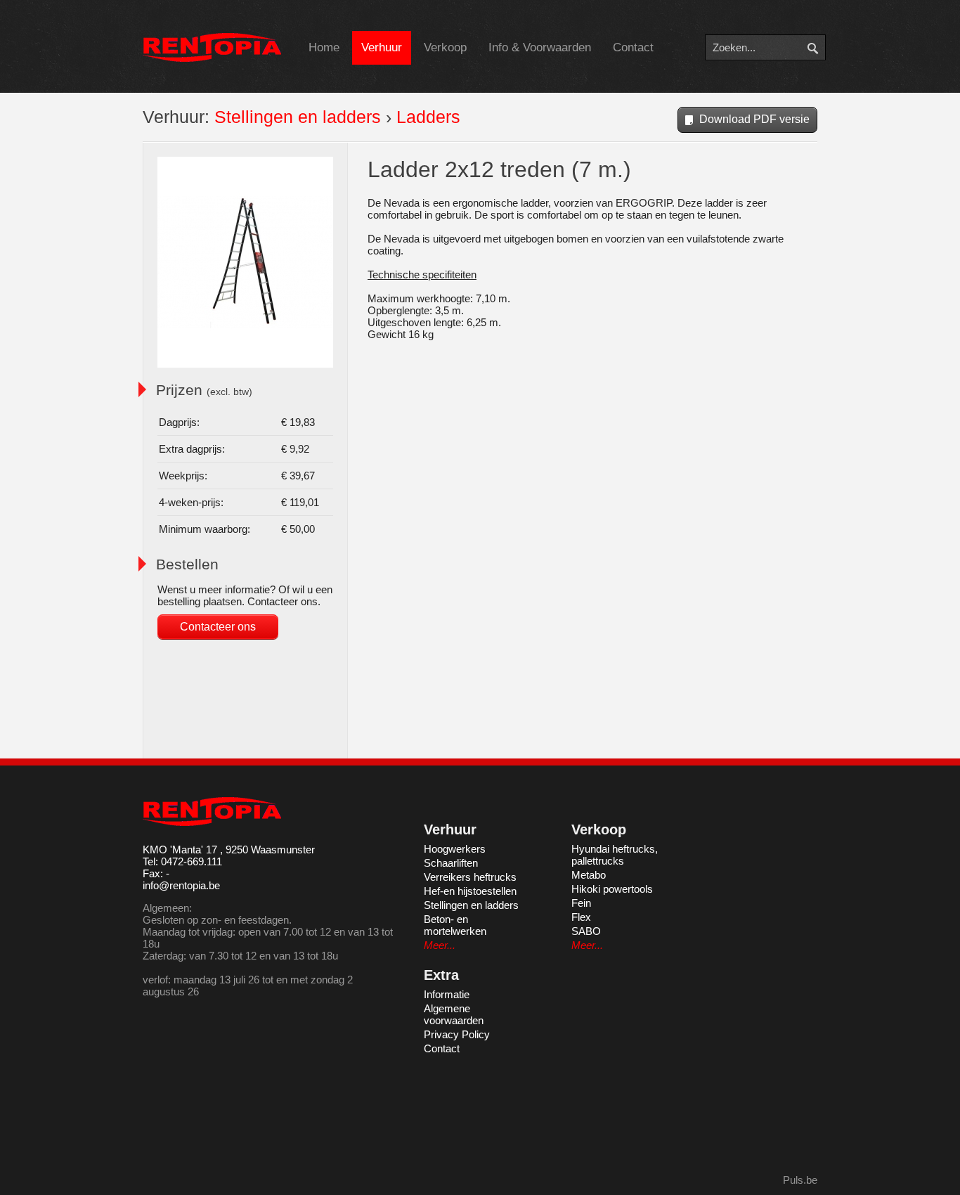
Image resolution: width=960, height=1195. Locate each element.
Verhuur (381, 47)
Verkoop (445, 47)
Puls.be (800, 1180)
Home (324, 47)
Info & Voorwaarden (539, 47)
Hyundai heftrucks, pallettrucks (614, 855)
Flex (581, 917)
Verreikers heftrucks (470, 877)
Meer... (439, 945)
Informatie (446, 994)
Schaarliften (451, 863)
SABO (586, 931)
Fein (581, 903)
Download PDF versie (754, 119)
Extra (441, 975)
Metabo (588, 875)
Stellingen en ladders (297, 117)
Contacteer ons (218, 627)
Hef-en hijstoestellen (470, 891)
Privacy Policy (457, 1034)
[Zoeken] (822, 47)
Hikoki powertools (612, 889)
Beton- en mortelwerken (455, 925)
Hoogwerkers (455, 849)
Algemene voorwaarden (454, 1014)
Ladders (428, 117)
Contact (633, 47)
